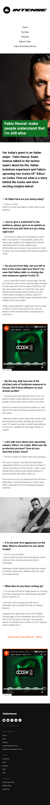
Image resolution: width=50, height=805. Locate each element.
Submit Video (25, 41)
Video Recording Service (25, 46)
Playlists (25, 37)
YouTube (25, 32)
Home (25, 27)
